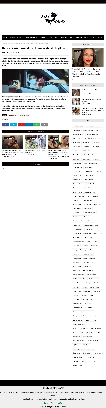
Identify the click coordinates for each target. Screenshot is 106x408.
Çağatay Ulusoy (78, 349)
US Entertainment (92, 341)
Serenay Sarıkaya (88, 316)
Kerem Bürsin (77, 262)
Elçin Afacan (77, 204)
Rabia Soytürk (77, 308)
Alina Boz (99, 126)
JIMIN (88, 242)
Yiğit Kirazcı (76, 345)
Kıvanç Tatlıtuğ (88, 270)
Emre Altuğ (97, 204)
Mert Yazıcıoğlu (94, 279)
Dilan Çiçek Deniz (89, 192)
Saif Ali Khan (89, 308)
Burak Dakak (92, 155)
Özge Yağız (86, 353)
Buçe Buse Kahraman (91, 163)
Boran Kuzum (86, 151)
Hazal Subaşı (97, 233)
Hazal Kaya (87, 233)
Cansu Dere (98, 171)
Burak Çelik (86, 159)
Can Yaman (77, 171)
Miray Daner (97, 283)
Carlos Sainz (77, 175)
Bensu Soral (87, 142)
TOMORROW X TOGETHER (80, 328)
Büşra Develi (88, 167)
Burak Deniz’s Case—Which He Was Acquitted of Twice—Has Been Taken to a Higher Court (12, 152)
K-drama (85, 246)
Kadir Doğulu (88, 254)
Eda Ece (75, 200)
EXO (88, 196)
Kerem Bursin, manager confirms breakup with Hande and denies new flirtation (93, 110)
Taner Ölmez (84, 332)
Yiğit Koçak (86, 345)
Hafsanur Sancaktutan (91, 225)
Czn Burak (91, 184)
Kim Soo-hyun (88, 262)
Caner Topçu (88, 171)
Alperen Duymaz (88, 130)
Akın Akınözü (89, 126)
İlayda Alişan (90, 357)
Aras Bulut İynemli (78, 134)
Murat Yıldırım (94, 287)
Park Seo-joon (77, 303)
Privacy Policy (49, 403)
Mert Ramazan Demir (79, 279)
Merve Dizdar (77, 283)
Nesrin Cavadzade (84, 291)
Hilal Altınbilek (89, 237)
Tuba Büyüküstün (78, 341)
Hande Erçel (77, 233)
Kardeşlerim (77, 258)
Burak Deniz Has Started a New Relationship (35, 151)
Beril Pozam (76, 147)
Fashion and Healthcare (81, 217)
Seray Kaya (76, 316)
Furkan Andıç (92, 221)
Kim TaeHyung (77, 266)
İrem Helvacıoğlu (78, 361)
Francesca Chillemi (79, 221)
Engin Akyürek (77, 213)
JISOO (94, 242)
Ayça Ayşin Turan (90, 138)
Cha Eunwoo (77, 180)
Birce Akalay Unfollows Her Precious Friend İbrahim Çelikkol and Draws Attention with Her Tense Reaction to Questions (86, 73)
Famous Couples (90, 213)
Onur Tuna (89, 299)
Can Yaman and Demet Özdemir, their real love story (92, 91)
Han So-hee (89, 229)
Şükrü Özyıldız (77, 365)
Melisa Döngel (91, 275)
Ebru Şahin (95, 196)
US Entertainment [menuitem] (16, 37)
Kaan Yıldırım (77, 254)
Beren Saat (97, 142)
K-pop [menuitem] (43, 37)
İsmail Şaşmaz (91, 361)
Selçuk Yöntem (88, 312)
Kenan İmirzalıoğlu (89, 258)
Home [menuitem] (5, 37)
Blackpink (76, 151)
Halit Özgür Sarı (78, 229)
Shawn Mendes (91, 320)
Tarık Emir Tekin (95, 332)
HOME (59, 403)
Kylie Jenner (77, 270)
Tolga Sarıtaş (87, 336)
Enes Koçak (87, 208)
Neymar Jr (76, 295)
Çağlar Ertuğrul (91, 349)
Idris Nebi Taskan (78, 242)
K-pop (75, 250)
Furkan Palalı (77, 225)
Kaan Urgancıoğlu (86, 250)
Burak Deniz (12, 115)
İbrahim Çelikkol (78, 357)
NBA (74, 291)
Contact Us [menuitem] (94, 37)
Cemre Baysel (88, 175)
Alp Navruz (76, 130)
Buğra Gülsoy (77, 167)
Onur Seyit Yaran (78, 299)
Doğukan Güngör (78, 196)
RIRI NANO (6, 52)
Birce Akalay (96, 147)
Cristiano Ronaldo (79, 184)
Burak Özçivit (97, 159)
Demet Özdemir (78, 188)
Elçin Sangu (88, 204)
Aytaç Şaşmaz (78, 138)
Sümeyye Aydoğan (79, 324)
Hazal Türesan (77, 237)
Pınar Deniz (88, 303)
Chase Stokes (88, 180)
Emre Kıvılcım (77, 208)
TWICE (75, 332)
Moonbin (84, 287)
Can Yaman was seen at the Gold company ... (91, 100)
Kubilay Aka (89, 266)
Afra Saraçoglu (78, 126)
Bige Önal (86, 147)
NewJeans (96, 291)
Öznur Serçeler (97, 353)
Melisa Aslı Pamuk (78, 275)
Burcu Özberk (77, 163)
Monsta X (76, 287)
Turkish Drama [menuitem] (31, 37)
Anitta (97, 130)
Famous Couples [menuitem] (61, 37)
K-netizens (94, 246)
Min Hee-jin (87, 283)
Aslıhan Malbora (92, 134)
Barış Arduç (76, 142)
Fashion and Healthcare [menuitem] (79, 37)
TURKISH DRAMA (12, 43)
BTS (100, 138)
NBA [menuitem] (50, 37)
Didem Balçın (77, 192)
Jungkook (76, 246)
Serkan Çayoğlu (78, 320)
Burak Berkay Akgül (79, 155)
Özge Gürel (76, 353)
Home (4, 43)
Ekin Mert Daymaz (86, 200)
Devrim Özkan (90, 188)
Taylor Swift (76, 336)
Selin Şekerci (77, 312)
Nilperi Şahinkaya (87, 295)
